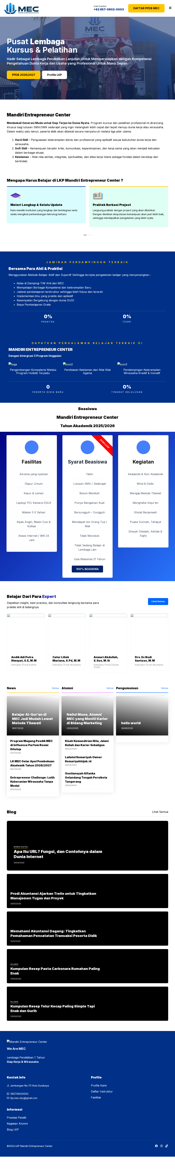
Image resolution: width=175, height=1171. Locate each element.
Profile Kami (99, 1085)
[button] (85, 235)
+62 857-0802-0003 (109, 9)
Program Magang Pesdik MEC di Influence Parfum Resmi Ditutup (31, 745)
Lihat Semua (158, 601)
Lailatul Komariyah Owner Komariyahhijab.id (83, 759)
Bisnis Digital (21, 847)
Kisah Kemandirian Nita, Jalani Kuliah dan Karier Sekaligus (87, 743)
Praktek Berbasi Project (112, 205)
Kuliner (14, 964)
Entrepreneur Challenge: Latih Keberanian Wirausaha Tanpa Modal (32, 781)
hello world (131, 723)
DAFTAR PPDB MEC (146, 8)
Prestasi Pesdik (16, 1117)
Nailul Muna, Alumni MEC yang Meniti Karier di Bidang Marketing (87, 718)
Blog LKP (13, 1129)
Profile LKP (54, 74)
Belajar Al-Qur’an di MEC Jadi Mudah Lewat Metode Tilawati (32, 718)
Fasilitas (96, 1097)
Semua (55, 688)
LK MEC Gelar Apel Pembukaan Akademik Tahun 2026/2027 (32, 763)
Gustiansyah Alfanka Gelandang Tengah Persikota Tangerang (86, 777)
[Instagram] (161, 1145)
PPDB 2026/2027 (23, 74)
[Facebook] (156, 1145)
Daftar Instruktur (102, 1091)
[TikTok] (166, 1145)
